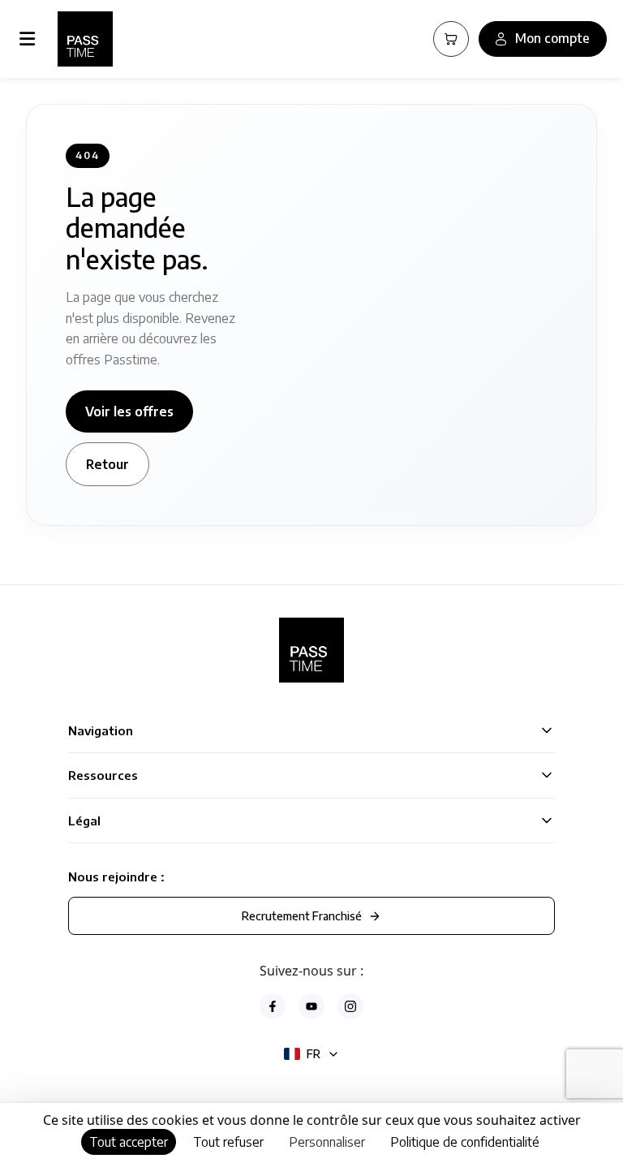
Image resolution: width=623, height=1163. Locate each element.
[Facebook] (273, 1006)
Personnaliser (327, 1142)
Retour (107, 464)
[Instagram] (350, 1006)
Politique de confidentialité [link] (464, 1142)
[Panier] (451, 39)
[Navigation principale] (30, 39)
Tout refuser (228, 1142)
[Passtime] (85, 39)
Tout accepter (128, 1142)
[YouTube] (311, 1006)
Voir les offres (129, 411)
